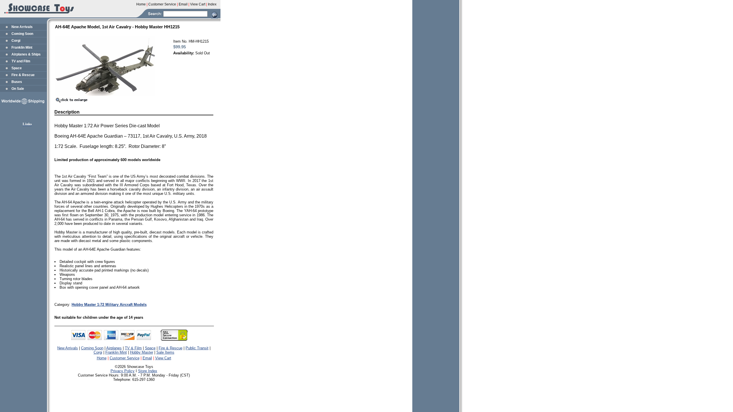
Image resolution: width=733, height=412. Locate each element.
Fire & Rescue (23, 75)
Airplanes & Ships (26, 54)
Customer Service (124, 358)
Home (102, 358)
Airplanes (114, 348)
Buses (16, 82)
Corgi (15, 41)
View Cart (163, 358)
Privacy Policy (123, 371)
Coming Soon (22, 34)
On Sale (17, 89)
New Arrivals (22, 27)
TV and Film (20, 61)
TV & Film (133, 348)
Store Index (147, 371)
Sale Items (165, 352)
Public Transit (197, 348)
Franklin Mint (21, 47)
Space (16, 68)
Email (147, 358)
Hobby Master (141, 352)
